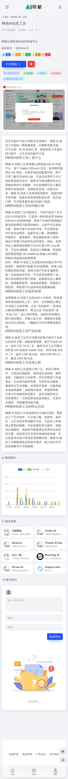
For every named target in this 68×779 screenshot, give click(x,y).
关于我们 (54, 754)
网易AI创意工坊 (17, 157)
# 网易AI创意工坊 (13, 78)
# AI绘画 (56, 73)
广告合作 (41, 754)
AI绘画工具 (16, 16)
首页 (6, 16)
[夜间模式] (62, 759)
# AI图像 (28, 73)
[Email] (62, 751)
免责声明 (27, 754)
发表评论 (55, 636)
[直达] (31, 532)
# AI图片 (42, 73)
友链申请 (13, 754)
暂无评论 (11, 580)
